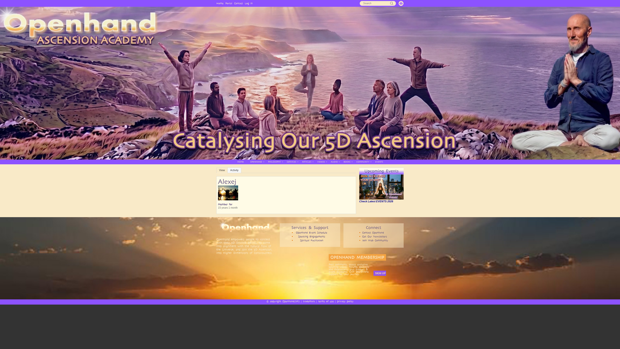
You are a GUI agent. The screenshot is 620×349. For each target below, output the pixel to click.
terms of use (326, 301)
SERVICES (291, 162)
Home (219, 3)
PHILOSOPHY (274, 162)
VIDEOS (321, 162)
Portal (228, 3)
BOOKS (347, 162)
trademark (309, 301)
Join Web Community (375, 240)
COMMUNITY (362, 162)
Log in (249, 3)
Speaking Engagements (311, 236)
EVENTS (379, 162)
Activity (234, 170)
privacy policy (345, 301)
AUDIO (334, 162)
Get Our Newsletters (374, 236)
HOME (240, 162)
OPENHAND (256, 162)
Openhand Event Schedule (311, 232)
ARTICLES (306, 162)
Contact (238, 3)
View (222, 170)
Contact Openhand (373, 232)
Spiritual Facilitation (311, 240)
